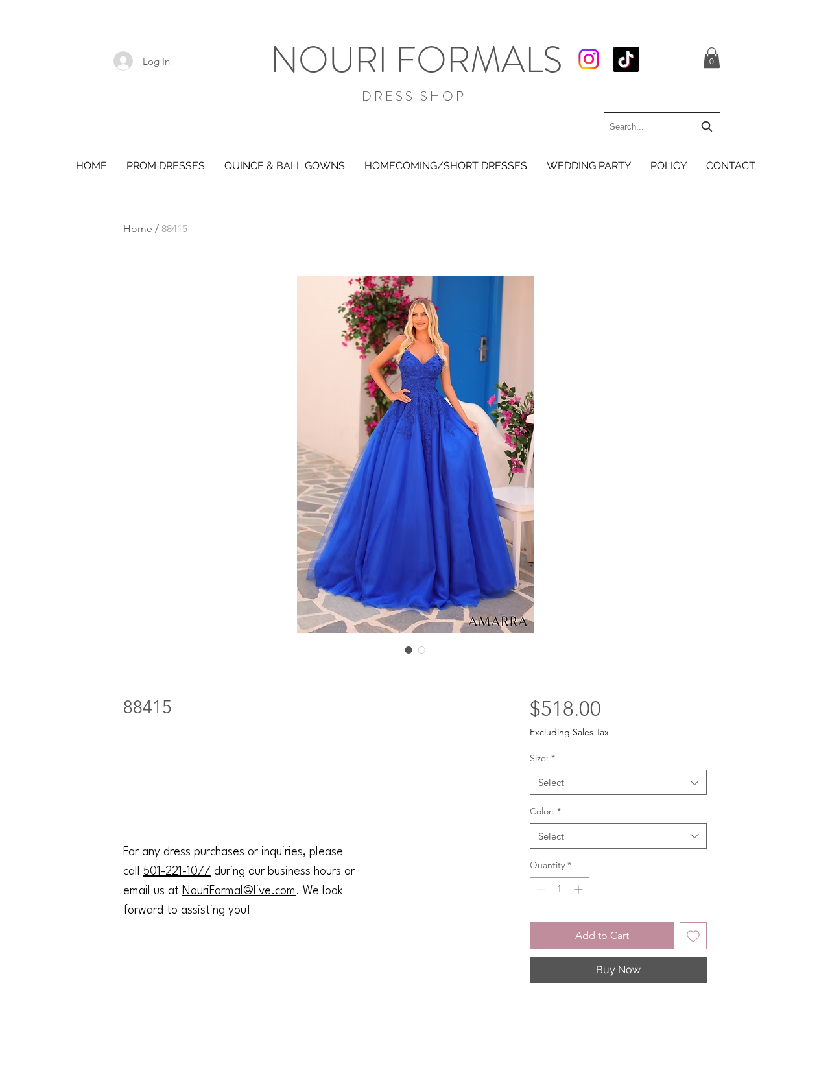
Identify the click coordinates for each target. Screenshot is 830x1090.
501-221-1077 (177, 871)
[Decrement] (540, 889)
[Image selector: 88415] (408, 649)
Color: (545, 811)
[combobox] (662, 126)
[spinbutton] (559, 889)
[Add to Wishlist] (693, 935)
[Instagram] (588, 59)
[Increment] (579, 889)
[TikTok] (626, 59)
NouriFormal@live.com (239, 891)
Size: (542, 758)
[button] (711, 57)
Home (137, 228)
